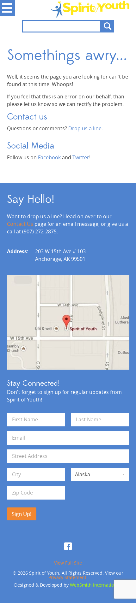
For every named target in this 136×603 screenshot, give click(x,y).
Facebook (49, 157)
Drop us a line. (85, 128)
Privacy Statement (67, 577)
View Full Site (68, 563)
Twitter (80, 157)
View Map (68, 322)
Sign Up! (22, 514)
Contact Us (20, 223)
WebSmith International (95, 585)
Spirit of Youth (68, 9)
